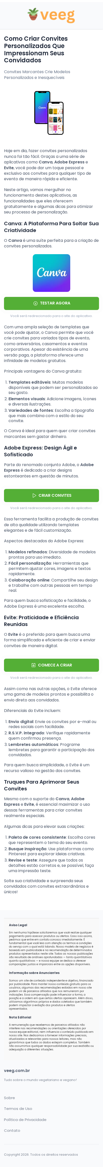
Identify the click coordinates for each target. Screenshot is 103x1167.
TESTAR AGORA (55, 303)
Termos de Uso (18, 1108)
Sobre (9, 1097)
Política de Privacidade (25, 1119)
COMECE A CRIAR (55, 665)
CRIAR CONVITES (55, 495)
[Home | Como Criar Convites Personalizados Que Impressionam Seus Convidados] (51, 15)
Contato (12, 1130)
